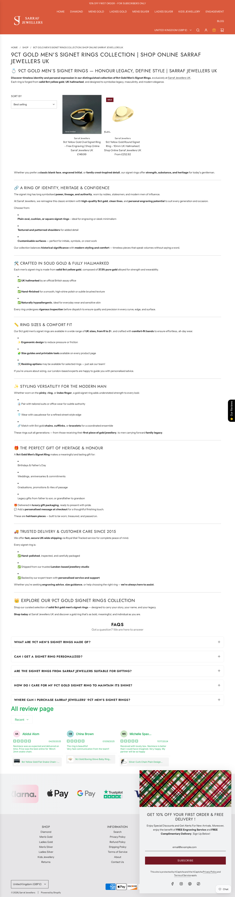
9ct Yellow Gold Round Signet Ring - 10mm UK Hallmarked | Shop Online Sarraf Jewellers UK (122, 146)
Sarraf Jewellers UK (179, 77)
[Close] (224, 777)
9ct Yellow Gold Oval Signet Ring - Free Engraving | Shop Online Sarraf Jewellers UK (82, 146)
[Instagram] (181, 884)
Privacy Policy (210, 871)
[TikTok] (198, 884)
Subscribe (186, 860)
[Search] (198, 30)
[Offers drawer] (214, 30)
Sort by (16, 96)
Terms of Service (182, 875)
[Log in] (206, 30)
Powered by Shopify (51, 892)
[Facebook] (173, 884)
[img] (22, 741)
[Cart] (222, 30)
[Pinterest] (190, 884)
